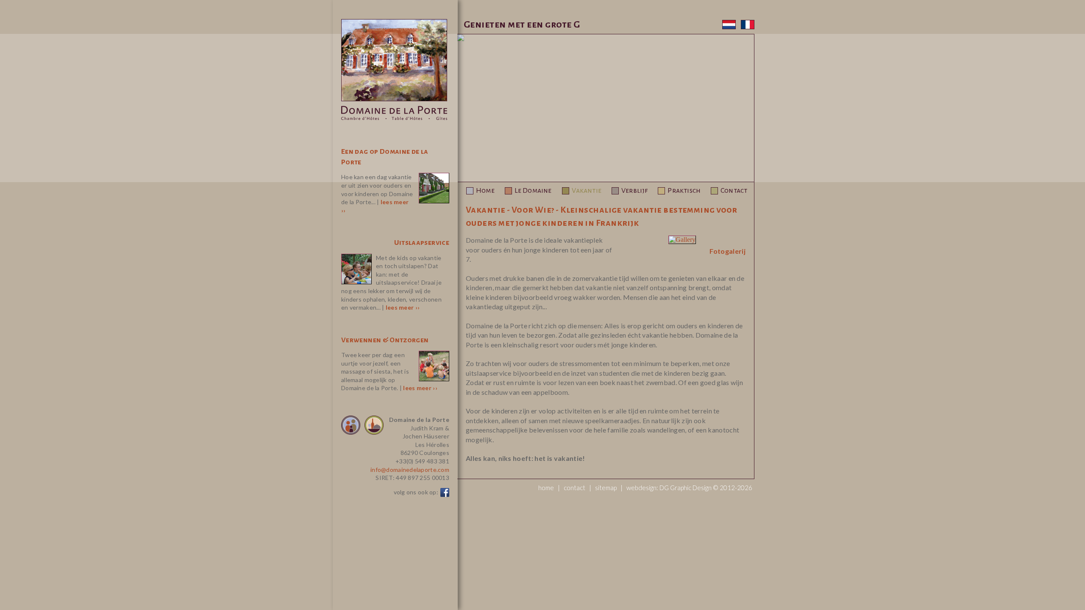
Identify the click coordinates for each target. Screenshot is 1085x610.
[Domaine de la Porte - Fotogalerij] (682, 239)
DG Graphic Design (685, 487)
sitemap (606, 487)
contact (574, 487)
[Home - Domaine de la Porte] (394, 118)
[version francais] (747, 26)
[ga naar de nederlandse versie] (730, 26)
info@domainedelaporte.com (409, 469)
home (546, 487)
